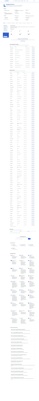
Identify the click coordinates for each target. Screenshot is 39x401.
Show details (33, 55)
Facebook (24, 378)
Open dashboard (5, 36)
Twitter (22, 378)
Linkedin (20, 378)
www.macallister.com (28, 13)
